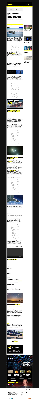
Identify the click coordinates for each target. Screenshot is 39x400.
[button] (31, 4)
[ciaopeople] (29, 398)
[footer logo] (13, 389)
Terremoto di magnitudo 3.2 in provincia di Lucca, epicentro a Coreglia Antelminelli (22, 375)
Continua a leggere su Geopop (15, 341)
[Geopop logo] (10, 4)
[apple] (9, 398)
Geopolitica (22, 6)
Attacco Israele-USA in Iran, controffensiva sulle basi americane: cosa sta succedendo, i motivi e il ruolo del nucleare (27, 62)
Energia (19, 6)
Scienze (12, 6)
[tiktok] (26, 389)
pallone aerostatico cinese (12, 53)
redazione (21, 395)
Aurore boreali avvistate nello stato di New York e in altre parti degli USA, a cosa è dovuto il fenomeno (27, 30)
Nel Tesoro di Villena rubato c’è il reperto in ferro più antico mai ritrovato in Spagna (28, 375)
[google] (12, 398)
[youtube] (29, 389)
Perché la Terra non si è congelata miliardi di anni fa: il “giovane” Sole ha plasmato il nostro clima (16, 375)
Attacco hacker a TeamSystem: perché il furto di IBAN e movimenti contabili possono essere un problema (27, 365)
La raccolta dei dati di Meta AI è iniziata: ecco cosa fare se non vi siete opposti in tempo (27, 42)
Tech (24, 6)
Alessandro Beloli (15, 347)
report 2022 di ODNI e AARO (13, 170)
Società (30, 6)
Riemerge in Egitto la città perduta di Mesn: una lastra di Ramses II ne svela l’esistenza (10, 375)
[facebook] (30, 389)
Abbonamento (9, 6)
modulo (8, 323)
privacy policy (22, 392)
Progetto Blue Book (9, 161)
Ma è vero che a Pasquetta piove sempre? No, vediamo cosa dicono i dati (27, 52)
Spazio (27, 6)
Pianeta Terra (15, 6)
